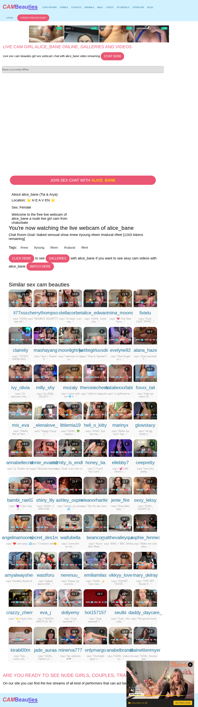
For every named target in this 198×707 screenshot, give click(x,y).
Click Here (21, 258)
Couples (76, 7)
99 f (150, 331)
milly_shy (45, 387)
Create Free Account (33, 18)
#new (24, 247)
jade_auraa (45, 650)
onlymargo (95, 650)
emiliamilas (95, 575)
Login (9, 18)
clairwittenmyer (145, 650)
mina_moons (120, 312)
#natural (69, 247)
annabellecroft (20, 462)
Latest (110, 7)
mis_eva (20, 425)
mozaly (70, 387)
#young (39, 247)
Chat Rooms (49, 8)
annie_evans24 (45, 462)
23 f (75, 369)
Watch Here (40, 266)
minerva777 (70, 650)
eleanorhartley (95, 500)
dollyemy (70, 612)
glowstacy (145, 425)
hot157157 (95, 612)
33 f (25, 518)
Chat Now (112, 56)
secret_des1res (45, 537)
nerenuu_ (70, 575)
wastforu (45, 575)
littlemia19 (70, 425)
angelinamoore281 (20, 537)
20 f (50, 294)
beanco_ (95, 537)
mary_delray (145, 575)
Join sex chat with (82, 180)
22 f (100, 294)
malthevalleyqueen (120, 537)
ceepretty (145, 462)
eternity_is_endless (70, 462)
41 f (75, 331)
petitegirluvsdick (95, 350)
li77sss (20, 312)
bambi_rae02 (20, 500)
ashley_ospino (70, 500)
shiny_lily (45, 500)
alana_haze (145, 350)
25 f (150, 481)
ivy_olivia (20, 387)
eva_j (45, 612)
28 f (125, 518)
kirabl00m (20, 650)
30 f (50, 593)
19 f (150, 369)
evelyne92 (120, 350)
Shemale (89, 7)
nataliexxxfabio (120, 387)
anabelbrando (120, 650)
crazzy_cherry (20, 612)
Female (64, 7)
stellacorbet (70, 312)
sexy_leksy (145, 500)
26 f (25, 593)
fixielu (145, 312)
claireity (20, 350)
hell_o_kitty (95, 425)
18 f (100, 406)
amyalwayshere (20, 575)
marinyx (120, 425)
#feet (84, 247)
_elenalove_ (45, 425)
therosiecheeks (95, 387)
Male (100, 7)
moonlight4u (70, 350)
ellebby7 (120, 462)
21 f (25, 294)
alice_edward (95, 312)
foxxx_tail (145, 387)
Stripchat (138, 7)
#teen (54, 247)
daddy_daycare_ (145, 612)
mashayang (45, 350)
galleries (57, 258)
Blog (150, 7)
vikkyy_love (120, 575)
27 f (150, 593)
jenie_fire (120, 500)
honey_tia (95, 462)
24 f (50, 331)
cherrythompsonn (45, 312)
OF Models (123, 7)
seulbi (120, 612)
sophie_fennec (145, 537)
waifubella (70, 537)
